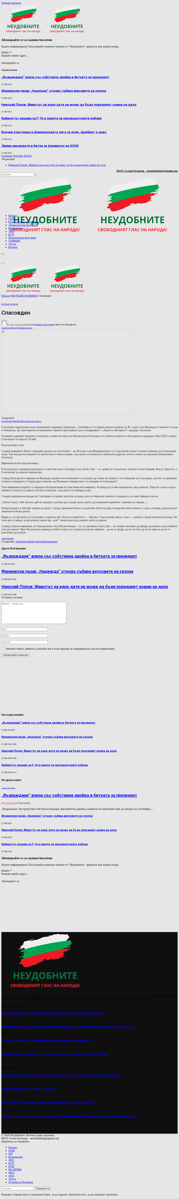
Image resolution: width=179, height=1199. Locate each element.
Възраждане (15, 228)
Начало (12, 215)
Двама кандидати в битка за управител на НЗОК (40, 146)
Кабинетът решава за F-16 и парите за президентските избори (51, 118)
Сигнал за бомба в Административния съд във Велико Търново (52, 1013)
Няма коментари (44, 325)
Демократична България (22, 225)
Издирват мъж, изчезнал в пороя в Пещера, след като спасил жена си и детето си (68, 1027)
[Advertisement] (133, 253)
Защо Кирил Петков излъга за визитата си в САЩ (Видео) (47, 1103)
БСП (11, 234)
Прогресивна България (22, 237)
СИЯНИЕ (14, 240)
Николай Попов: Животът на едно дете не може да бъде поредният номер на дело (68, 105)
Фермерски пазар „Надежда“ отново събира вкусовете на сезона (53, 91)
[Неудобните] (88, 233)
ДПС (11, 231)
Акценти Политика (8, 788)
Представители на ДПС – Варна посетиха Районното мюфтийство (54, 1054)
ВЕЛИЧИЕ (15, 1169)
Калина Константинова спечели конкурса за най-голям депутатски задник (61, 1075)
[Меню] (3, 254)
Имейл (6, 52)
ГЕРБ (11, 218)
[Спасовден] (67, 414)
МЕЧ (11, 1172)
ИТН (11, 1166)
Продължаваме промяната (24, 221)
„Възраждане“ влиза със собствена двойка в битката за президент (55, 77)
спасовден (7, 538)
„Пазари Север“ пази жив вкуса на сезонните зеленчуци (46, 1040)
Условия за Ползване (20, 1182)
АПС (11, 1175)
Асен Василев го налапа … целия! (28, 1089)
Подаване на (42, 1188)
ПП (10, 1153)
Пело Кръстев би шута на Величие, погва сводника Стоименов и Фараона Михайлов (68, 1116)
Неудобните (17, 325)
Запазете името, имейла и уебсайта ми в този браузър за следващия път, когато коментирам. (60, 648)
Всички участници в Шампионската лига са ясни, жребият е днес (53, 132)
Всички (12, 247)
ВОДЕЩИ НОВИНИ (9, 304)
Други (12, 243)
